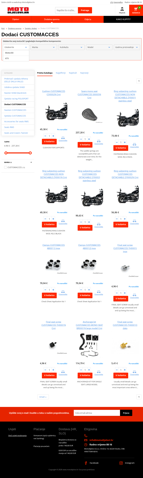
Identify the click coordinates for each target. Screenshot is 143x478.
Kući (3, 28)
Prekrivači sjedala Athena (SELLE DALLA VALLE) (16, 80)
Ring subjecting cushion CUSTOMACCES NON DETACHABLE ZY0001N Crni (53, 174)
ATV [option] (7, 58)
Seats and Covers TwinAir (16, 133)
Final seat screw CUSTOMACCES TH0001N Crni (53, 325)
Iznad (42, 396)
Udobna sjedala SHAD (14, 87)
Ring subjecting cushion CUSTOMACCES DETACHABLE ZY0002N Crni (125, 174)
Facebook (93, 463)
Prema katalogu (45, 72)
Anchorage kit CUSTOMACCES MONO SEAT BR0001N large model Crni (89, 325)
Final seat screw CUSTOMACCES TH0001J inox (125, 248)
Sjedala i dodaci (31, 28)
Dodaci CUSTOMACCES (15, 104)
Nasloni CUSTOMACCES (15, 110)
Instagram (129, 463)
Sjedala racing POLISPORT (16, 98)
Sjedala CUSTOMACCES (15, 115)
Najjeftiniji (61, 72)
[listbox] (16, 55)
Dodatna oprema (14, 28)
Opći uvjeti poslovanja (17, 435)
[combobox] (16, 47)
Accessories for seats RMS (16, 121)
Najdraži (73, 72)
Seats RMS (9, 127)
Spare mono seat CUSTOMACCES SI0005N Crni (89, 94)
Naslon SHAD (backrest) (15, 93)
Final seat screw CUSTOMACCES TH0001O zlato (125, 325)
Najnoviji (84, 72)
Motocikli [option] (9, 52)
